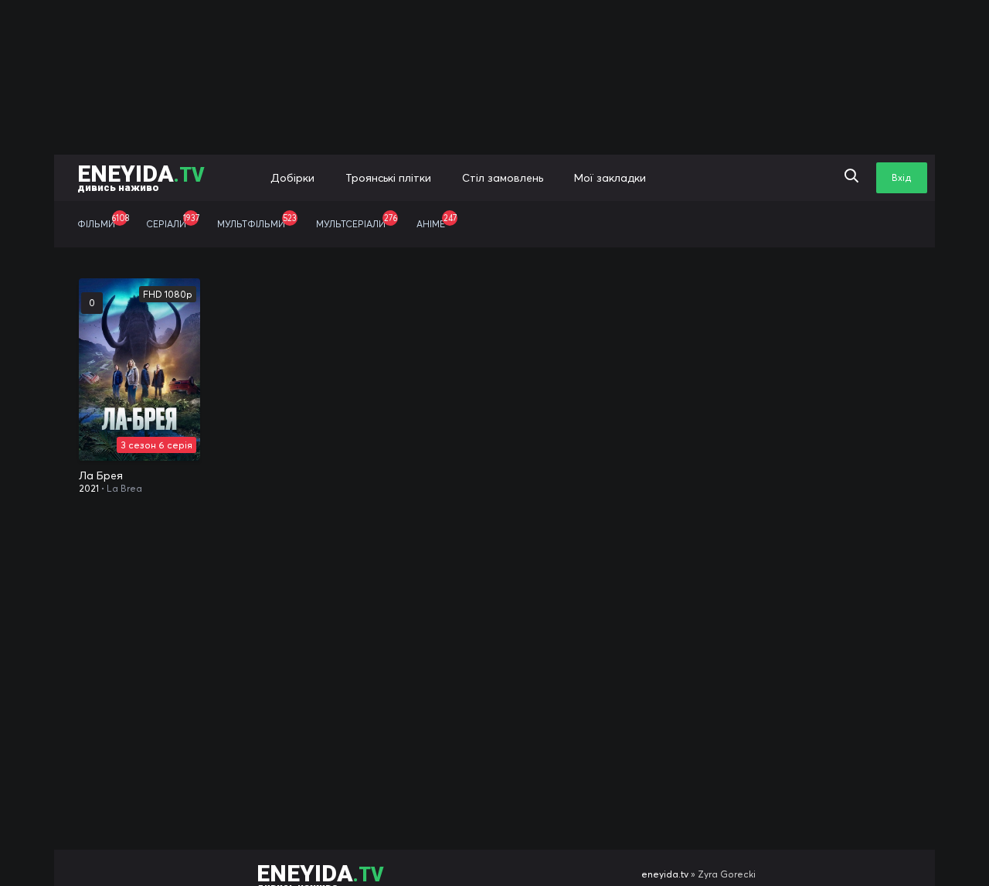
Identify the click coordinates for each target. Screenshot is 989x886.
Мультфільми (257, 221)
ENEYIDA (141, 176)
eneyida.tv (664, 874)
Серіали (172, 221)
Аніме (436, 221)
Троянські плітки (388, 178)
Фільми (103, 221)
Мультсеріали (356, 221)
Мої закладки (610, 178)
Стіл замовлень (502, 178)
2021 (89, 488)
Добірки (292, 178)
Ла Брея (101, 475)
